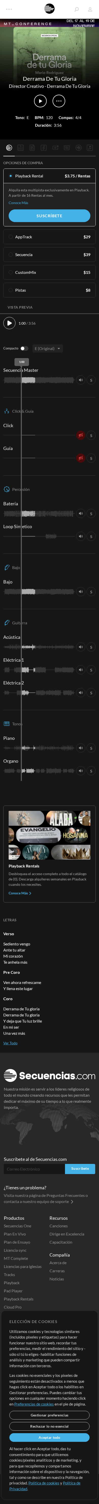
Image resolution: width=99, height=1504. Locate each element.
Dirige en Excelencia (67, 1233)
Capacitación (61, 1242)
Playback (12, 1282)
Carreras (57, 1270)
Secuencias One (17, 1225)
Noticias (57, 1278)
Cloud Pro (13, 1307)
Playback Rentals (19, 1298)
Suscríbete (49, 215)
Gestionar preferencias (49, 1415)
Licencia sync (15, 1250)
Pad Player (13, 1290)
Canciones (59, 1225)
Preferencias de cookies (34, 1404)
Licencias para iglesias (23, 1266)
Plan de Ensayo (17, 1242)
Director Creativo (26, 86)
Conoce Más (18, 202)
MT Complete (16, 1258)
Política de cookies (43, 1483)
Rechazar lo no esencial (49, 1426)
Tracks (9, 1274)
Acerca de (58, 1262)
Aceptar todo (49, 1437)
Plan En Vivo (15, 1233)
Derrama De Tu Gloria (68, 86)
